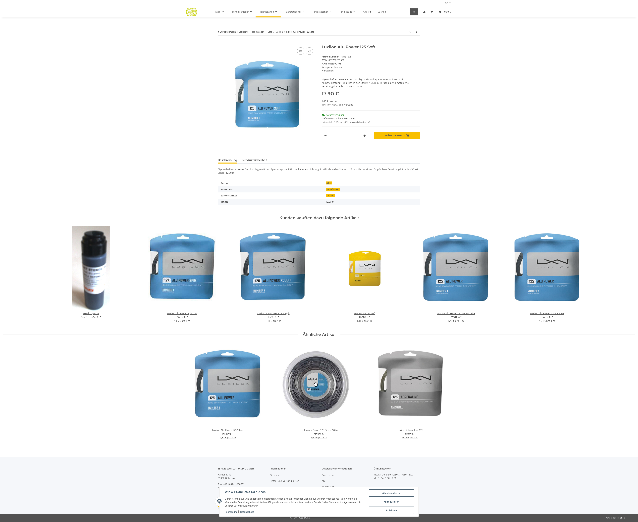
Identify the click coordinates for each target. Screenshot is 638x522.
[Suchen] (414, 11)
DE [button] (446, 3)
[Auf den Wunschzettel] (309, 51)
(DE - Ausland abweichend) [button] (357, 122)
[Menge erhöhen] (364, 135)
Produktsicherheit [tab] (254, 160)
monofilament (332, 189)
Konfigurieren (391, 501)
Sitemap (274, 475)
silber (328, 183)
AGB (324, 480)
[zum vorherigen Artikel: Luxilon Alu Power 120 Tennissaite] (410, 31)
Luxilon (338, 67)
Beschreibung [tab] (227, 160)
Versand (348, 104)
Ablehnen (391, 510)
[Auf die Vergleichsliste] (300, 51)
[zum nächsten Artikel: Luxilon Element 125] (416, 31)
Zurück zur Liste (228, 31)
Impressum (231, 511)
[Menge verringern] (325, 135)
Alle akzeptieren (391, 493)
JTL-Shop (621, 517)
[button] (424, 11)
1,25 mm (330, 195)
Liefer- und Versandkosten (284, 480)
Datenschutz (247, 511)
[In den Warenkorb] (220, 43)
